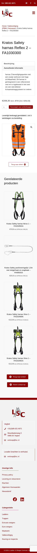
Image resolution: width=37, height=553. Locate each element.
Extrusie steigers (8, 523)
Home (4, 26)
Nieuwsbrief (6, 491)
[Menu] (33, 12)
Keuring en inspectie (10, 539)
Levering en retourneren (11, 479)
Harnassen (12, 28)
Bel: (8, 3)
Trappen (5, 518)
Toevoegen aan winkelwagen (21, 107)
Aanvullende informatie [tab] (13, 68)
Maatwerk (6, 531)
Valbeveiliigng (7, 535)
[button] (31, 127)
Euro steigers (7, 527)
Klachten (5, 483)
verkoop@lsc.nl (13, 440)
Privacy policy (7, 475)
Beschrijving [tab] (9, 64)
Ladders (5, 514)
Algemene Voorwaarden (11, 487)
